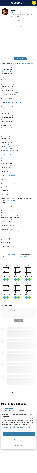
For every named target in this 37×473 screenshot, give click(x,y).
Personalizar (19, 446)
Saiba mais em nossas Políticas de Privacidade (16, 428)
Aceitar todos (19, 434)
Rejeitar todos (19, 440)
